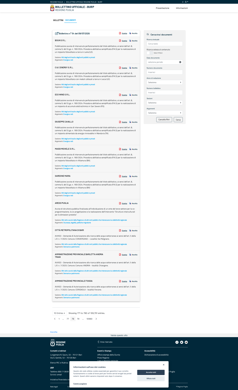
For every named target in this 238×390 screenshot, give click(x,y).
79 (79, 319)
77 (68, 319)
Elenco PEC (55, 362)
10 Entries (60, 313)
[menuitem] (162, 8)
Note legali (54, 386)
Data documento (153, 58)
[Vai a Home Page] (52, 8)
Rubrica (65, 362)
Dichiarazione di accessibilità (156, 354)
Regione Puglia (56, 2)
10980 (90, 319)
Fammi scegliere (80, 384)
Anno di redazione (154, 78)
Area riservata (106, 342)
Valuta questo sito (119, 335)
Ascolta (134, 33)
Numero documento (154, 68)
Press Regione (103, 357)
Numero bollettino (154, 88)
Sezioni (149, 98)
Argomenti (151, 108)
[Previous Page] (54, 318)
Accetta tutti (151, 372)
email (59, 374)
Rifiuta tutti (151, 378)
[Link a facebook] (176, 342)
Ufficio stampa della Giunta (108, 354)
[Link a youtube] (186, 342)
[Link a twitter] (181, 342)
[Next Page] (96, 318)
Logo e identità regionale (107, 360)
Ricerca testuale (153, 39)
